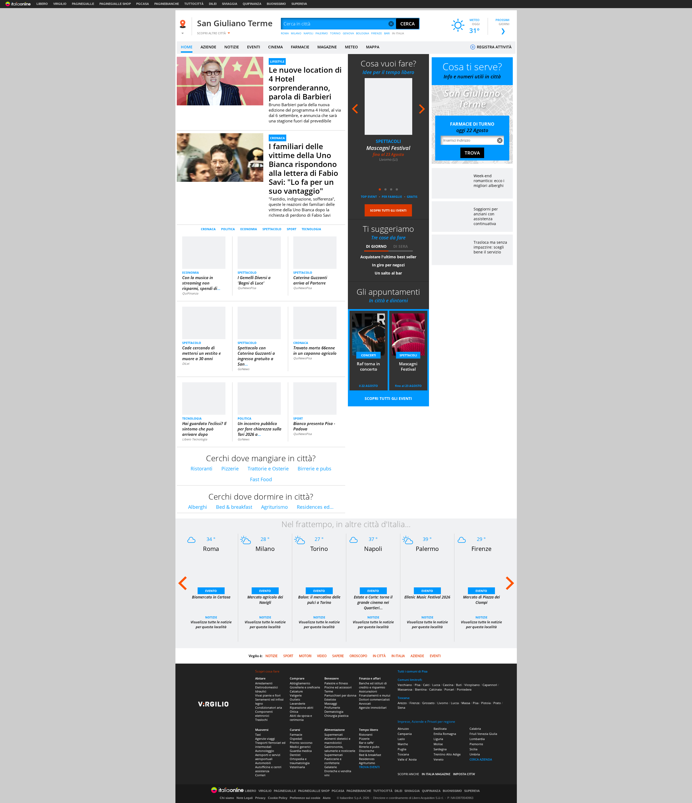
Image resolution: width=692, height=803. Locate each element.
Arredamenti (263, 683)
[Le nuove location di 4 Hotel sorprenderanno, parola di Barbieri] (220, 81)
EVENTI (253, 46)
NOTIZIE (231, 46)
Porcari (449, 689)
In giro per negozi (388, 264)
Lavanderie (297, 703)
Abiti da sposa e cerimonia (301, 718)
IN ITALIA (398, 33)
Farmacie (296, 734)
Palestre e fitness (336, 683)
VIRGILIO (59, 3)
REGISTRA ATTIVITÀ (493, 46)
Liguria (438, 739)
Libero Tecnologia (194, 439)
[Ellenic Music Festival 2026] (427, 572)
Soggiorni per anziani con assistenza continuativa (486, 216)
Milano (265, 548)
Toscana (403, 754)
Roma (211, 548)
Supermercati (333, 734)
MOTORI (305, 656)
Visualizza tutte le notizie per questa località (211, 624)
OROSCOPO (358, 656)
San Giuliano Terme (234, 23)
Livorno (442, 703)
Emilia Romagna (445, 734)
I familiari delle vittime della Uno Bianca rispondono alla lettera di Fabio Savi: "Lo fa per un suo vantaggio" (303, 168)
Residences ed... (315, 507)
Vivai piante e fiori (268, 695)
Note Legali (245, 797)
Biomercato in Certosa (211, 597)
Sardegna (440, 749)
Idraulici (260, 691)
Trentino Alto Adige (447, 754)
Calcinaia (435, 689)
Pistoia (486, 703)
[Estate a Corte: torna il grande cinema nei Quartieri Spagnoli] (373, 572)
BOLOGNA (362, 33)
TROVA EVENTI (369, 767)
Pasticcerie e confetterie (332, 761)
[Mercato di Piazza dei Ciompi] (481, 572)
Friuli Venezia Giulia (483, 734)
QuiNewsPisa (247, 288)
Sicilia (473, 749)
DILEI (213, 3)
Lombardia (477, 739)
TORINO (335, 33)
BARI (387, 33)
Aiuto (327, 797)
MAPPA (372, 46)
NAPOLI (308, 33)
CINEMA (275, 46)
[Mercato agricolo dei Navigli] (265, 572)
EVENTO (211, 591)
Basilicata (440, 729)
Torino (319, 548)
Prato (497, 703)
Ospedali (296, 739)
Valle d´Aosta (407, 759)
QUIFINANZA (252, 3)
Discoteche (366, 751)
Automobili (263, 763)
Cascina (448, 685)
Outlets (295, 699)
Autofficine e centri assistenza (268, 769)
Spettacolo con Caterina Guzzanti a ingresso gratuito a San (256, 356)
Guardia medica (301, 751)
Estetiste (330, 699)
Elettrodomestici (266, 687)
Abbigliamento (300, 683)
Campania (405, 734)
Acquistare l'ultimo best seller (388, 256)
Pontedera (464, 689)
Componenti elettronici (264, 714)
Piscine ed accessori (338, 687)
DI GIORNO (376, 246)
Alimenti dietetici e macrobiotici (337, 741)
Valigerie (296, 695)
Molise (438, 744)
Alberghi (197, 507)
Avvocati (365, 703)
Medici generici (300, 747)
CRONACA (277, 138)
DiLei (185, 364)
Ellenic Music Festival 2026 (427, 597)
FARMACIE (300, 46)
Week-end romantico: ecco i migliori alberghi (489, 180)
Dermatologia (333, 712)
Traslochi (261, 720)
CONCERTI (368, 355)
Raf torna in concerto (368, 366)
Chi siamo (227, 797)
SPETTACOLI (388, 141)
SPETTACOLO (271, 229)
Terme (328, 691)
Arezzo (402, 703)
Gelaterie (330, 767)
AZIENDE (208, 46)
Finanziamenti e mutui (374, 695)
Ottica (294, 712)
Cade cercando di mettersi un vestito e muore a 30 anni (201, 353)
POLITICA (228, 229)
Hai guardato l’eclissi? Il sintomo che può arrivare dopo (204, 429)
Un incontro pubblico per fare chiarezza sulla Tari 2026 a (259, 429)
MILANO (296, 33)
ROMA (285, 33)
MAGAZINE (327, 46)
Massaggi (330, 703)
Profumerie (332, 707)
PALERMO (321, 33)
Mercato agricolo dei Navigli (265, 599)
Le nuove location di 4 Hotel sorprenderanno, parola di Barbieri (305, 83)
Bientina (421, 689)
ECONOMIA (248, 229)
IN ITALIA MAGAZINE (436, 774)
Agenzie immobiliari (373, 707)
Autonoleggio (264, 751)
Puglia (402, 749)
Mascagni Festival (388, 148)
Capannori (490, 685)
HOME (186, 46)
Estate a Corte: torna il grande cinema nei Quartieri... (373, 602)
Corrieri (260, 775)
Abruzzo (403, 729)
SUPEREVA (299, 3)
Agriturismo (274, 507)
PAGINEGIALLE (83, 3)
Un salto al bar (388, 273)
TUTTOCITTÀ (194, 3)
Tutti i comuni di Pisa (412, 671)
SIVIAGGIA (229, 3)
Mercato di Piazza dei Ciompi (481, 599)
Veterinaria (297, 767)
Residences (366, 759)
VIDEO (322, 656)
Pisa (417, 685)
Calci (426, 685)
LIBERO (42, 3)
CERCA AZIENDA (481, 759)
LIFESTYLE (277, 61)
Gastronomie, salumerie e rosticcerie (339, 749)
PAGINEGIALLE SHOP (115, 3)
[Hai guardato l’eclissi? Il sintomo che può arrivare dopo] (204, 400)
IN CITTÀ (379, 656)
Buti (459, 685)
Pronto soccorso (301, 743)
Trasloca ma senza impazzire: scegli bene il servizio (490, 247)
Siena (401, 707)
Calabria (475, 729)
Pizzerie (230, 468)
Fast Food (261, 479)
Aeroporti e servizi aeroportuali (267, 757)
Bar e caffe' (366, 743)
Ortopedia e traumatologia (300, 761)
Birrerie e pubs (314, 468)
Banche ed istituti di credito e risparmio (373, 685)
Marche (403, 744)
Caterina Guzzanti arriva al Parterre (310, 280)
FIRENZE (376, 33)
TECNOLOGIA (311, 229)
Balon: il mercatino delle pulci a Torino (319, 599)
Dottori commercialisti (374, 699)
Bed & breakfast (234, 507)
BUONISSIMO (276, 3)
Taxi (258, 734)
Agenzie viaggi (265, 739)
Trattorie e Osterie (268, 468)
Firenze (481, 548)
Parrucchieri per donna (340, 695)
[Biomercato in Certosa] (211, 572)
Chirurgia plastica (336, 716)
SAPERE (338, 656)
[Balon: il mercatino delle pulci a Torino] (319, 572)
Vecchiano (405, 685)
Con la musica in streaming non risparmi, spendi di (201, 283)
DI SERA (400, 246)
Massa (465, 703)
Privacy (260, 797)
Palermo (427, 548)
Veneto (439, 759)
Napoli (373, 548)
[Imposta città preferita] (183, 24)
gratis (412, 197)
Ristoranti (201, 468)
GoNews (243, 369)
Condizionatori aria (268, 707)
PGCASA (142, 3)
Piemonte (476, 744)
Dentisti (295, 755)
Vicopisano (472, 685)
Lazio (401, 739)
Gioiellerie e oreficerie (305, 687)
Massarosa (405, 689)
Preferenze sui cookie (305, 797)
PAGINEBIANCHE (166, 3)
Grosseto (428, 703)
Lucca (436, 685)
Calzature (296, 691)
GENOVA (348, 33)
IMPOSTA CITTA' (464, 774)
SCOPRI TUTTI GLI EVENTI (388, 210)
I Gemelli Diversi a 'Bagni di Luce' (254, 280)
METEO (351, 46)
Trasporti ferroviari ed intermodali (270, 745)
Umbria (475, 754)
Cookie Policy (277, 797)
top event (369, 197)
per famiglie (392, 197)
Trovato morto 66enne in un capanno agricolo (315, 350)
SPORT (291, 229)
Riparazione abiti (301, 707)
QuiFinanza (190, 293)
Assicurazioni (368, 691)
